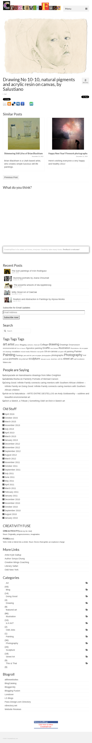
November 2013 (12, 425)
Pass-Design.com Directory (18, 702)
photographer (46, 355)
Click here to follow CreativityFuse (46, 726)
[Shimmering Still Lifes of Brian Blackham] (24, 134)
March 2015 (10, 421)
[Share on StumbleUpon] (31, 104)
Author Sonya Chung (15, 558)
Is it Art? (10, 623)
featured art (11, 610)
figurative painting (34, 348)
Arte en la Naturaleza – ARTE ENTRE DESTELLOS (29, 393)
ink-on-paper (83, 348)
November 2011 (12, 462)
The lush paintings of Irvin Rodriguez (29, 271)
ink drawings (7, 352)
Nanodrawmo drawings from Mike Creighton (40, 375)
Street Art (10, 656)
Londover (9, 694)
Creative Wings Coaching (17, 562)
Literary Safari (11, 566)
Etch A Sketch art (57, 401)
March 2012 (10, 458)
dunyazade (10, 375)
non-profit (40, 352)
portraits (13, 358)
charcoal (37, 345)
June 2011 (10, 477)
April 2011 (9, 484)
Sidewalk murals (45, 359)
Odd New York (11, 570)
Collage (44, 344)
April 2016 (9, 414)
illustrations (75, 348)
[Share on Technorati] (45, 104)
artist (11, 344)
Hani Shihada (54, 348)
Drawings (64, 345)
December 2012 (12, 444)
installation (16, 352)
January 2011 (11, 495)
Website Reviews (13, 709)
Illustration (11, 616)
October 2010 (11, 507)
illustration (64, 348)
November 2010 (12, 503)
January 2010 (11, 518)
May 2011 (9, 481)
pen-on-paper (36, 355)
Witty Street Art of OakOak (24, 292)
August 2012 (11, 455)
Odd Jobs (10, 630)
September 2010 (13, 510)
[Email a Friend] (5, 104)
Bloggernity (10, 687)
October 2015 (11, 418)
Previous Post (11, 177)
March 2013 (10, 436)
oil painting (69, 351)
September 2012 (13, 451)
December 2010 (12, 499)
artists (17, 345)
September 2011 (12, 470)
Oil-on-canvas (51, 351)
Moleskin (33, 352)
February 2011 (12, 492)
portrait (5, 359)
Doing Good (11, 596)
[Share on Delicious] (14, 104)
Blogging (23, 345)
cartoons (30, 345)
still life (60, 359)
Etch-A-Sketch (21, 348)
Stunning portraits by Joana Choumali (31, 278)
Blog (8, 589)
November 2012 (12, 447)
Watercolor (7, 362)
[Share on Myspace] (27, 104)
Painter (78, 351)
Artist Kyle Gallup (13, 555)
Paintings (19, 355)
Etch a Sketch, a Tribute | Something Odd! (25, 401)
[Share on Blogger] (9, 104)
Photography (73, 355)
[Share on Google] (22, 104)
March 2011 (10, 488)
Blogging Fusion (12, 691)
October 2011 (11, 466)
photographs (57, 355)
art (5, 344)
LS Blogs (9, 698)
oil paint (60, 352)
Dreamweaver (74, 345)
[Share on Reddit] (40, 104)
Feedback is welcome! (71, 249)
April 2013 (9, 432)
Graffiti (46, 348)
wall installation (79, 359)
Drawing (10, 603)
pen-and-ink (28, 355)
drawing (54, 344)
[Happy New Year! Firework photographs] (68, 134)
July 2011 (9, 473)
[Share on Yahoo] (36, 104)
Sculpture (10, 650)
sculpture (34, 358)
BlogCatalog (10, 683)
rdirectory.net (11, 705)
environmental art (9, 348)
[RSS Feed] (49, 104)
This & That (11, 663)
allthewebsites (11, 679)
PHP (84, 355)
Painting (9, 355)
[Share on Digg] (18, 104)
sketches (54, 359)
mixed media (25, 352)
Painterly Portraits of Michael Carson (40, 379)
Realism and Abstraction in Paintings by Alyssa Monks (39, 299)
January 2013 (11, 440)
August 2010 (11, 514)
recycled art (23, 359)
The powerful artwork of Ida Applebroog (32, 285)
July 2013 (9, 429)
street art (68, 358)
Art (7, 583)
